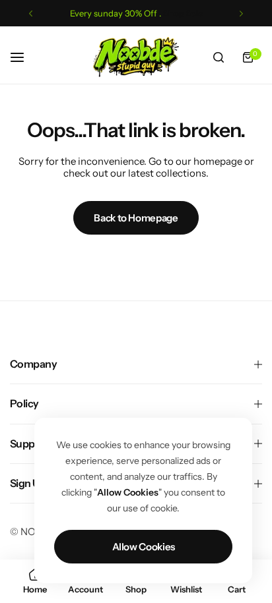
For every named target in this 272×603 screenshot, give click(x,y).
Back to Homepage (136, 218)
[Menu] (24, 57)
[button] (30, 13)
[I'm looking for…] (218, 57)
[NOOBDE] (136, 57)
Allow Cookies (143, 546)
